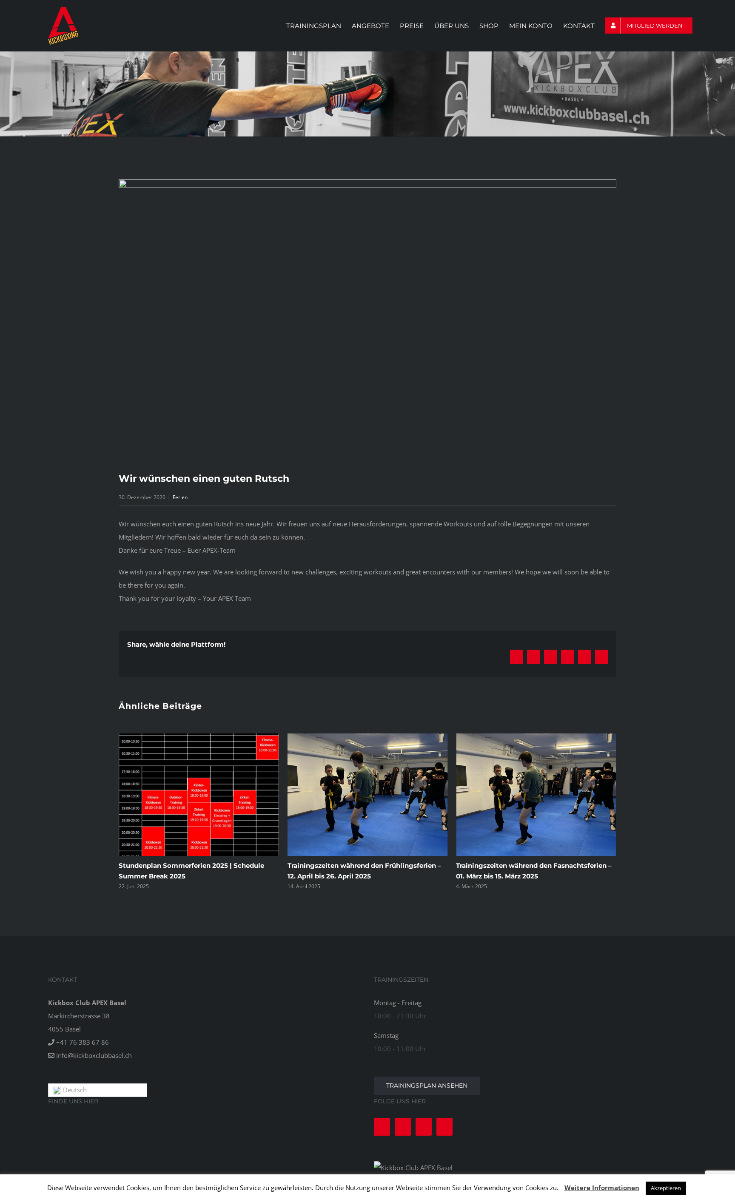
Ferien (180, 497)
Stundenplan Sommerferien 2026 (511, 865)
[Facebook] (382, 1127)
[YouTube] (424, 1127)
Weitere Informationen (601, 1187)
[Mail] (444, 1127)
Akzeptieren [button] (666, 1188)
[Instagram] (403, 1127)
